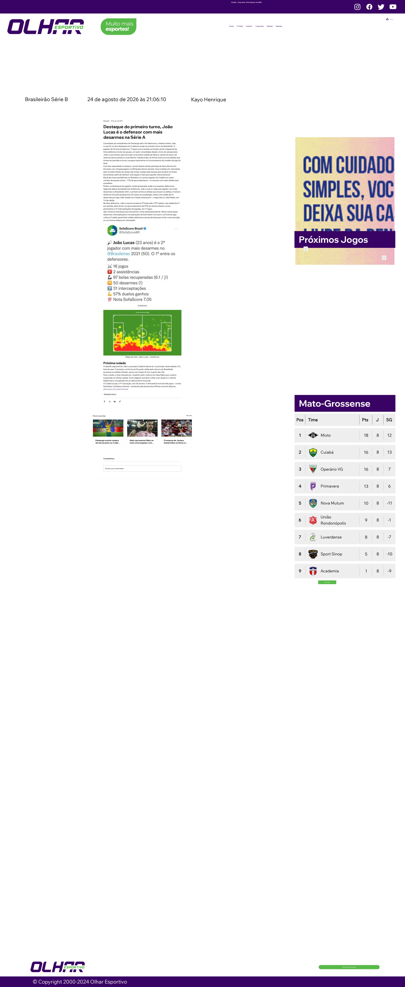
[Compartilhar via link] (120, 401)
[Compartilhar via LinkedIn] (115, 401)
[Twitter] (381, 7)
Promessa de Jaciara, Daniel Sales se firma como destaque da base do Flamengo (176, 441)
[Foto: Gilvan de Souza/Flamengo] (176, 428)
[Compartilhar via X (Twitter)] (110, 401)
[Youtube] (393, 7)
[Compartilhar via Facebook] (104, 401)
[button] (249, 26)
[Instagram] (357, 7)
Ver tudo (189, 415)
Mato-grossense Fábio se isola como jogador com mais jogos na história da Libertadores (141, 441)
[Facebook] (369, 7)
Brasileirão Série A (110, 394)
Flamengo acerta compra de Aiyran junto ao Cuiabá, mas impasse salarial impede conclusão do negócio (107, 441)
